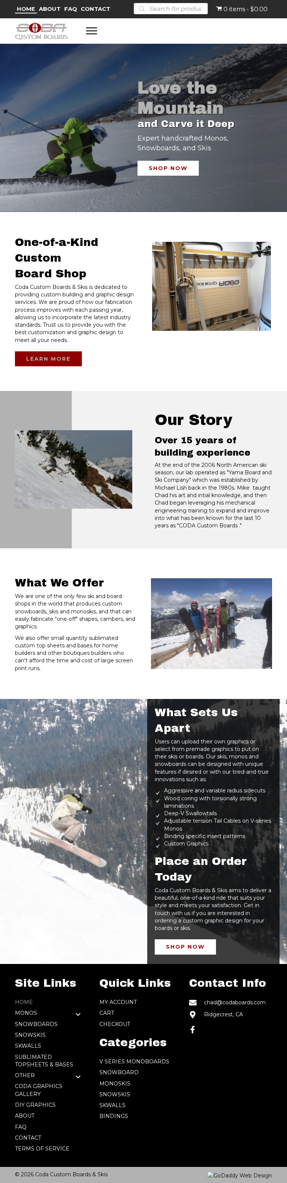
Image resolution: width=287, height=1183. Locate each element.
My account (118, 1002)
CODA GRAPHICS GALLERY (38, 1090)
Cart (106, 1013)
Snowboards (36, 1024)
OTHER (25, 1075)
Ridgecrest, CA (223, 1014)
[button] (91, 31)
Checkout (114, 1024)
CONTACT (28, 1137)
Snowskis (30, 1035)
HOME (24, 1002)
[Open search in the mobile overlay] (171, 8)
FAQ (21, 1127)
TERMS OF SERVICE (42, 1148)
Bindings (113, 1116)
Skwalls (28, 1045)
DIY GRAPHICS (35, 1105)
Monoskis (114, 1083)
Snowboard (119, 1072)
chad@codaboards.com (235, 1002)
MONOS (26, 1013)
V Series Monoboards (134, 1061)
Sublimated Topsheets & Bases (44, 1061)
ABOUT (24, 1115)
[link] (26, 9)
